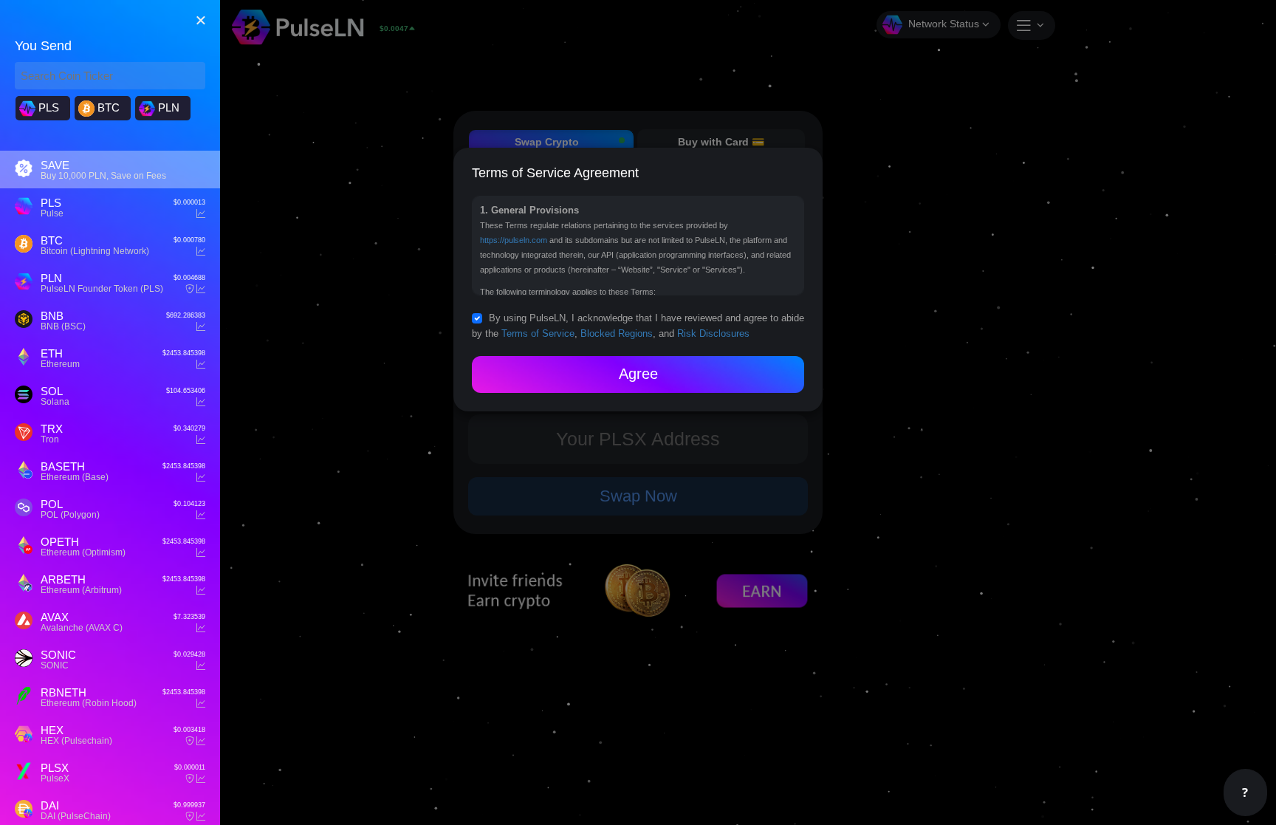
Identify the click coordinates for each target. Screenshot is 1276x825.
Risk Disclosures (713, 334)
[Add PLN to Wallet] (189, 289)
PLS (47, 107)
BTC (107, 107)
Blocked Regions (616, 334)
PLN (167, 107)
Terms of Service (537, 334)
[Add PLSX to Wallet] (189, 778)
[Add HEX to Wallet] (189, 741)
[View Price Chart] (200, 213)
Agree (638, 374)
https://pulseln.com (513, 240)
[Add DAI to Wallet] (189, 816)
